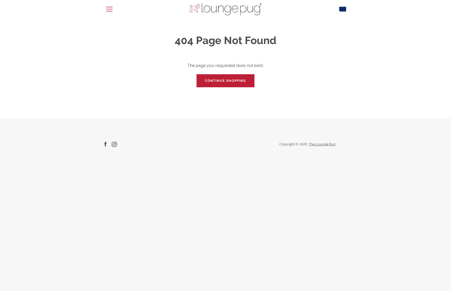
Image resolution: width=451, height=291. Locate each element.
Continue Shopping (225, 81)
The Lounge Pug (322, 144)
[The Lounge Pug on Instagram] (114, 143)
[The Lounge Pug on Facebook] (105, 143)
